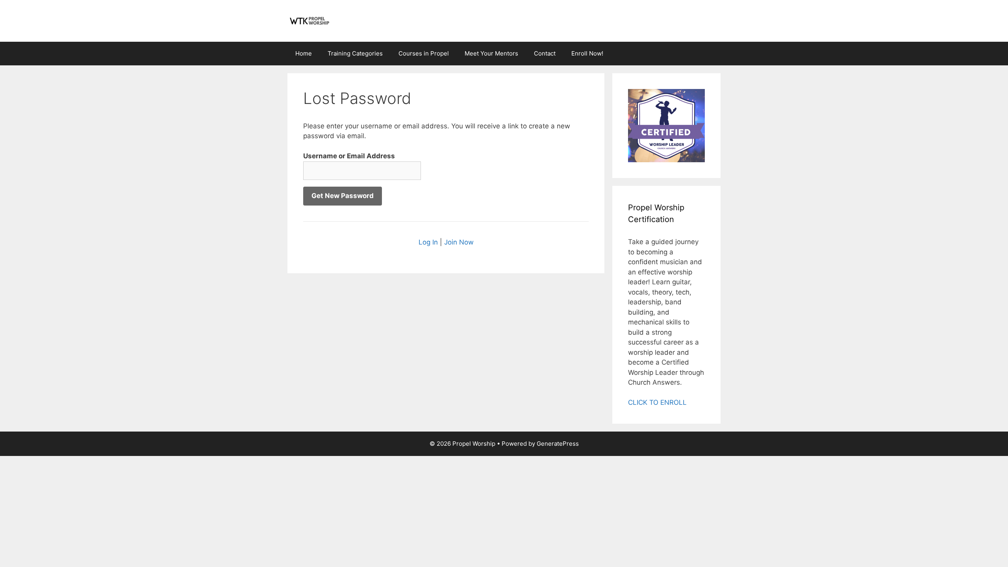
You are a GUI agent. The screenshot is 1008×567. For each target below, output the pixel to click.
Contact (545, 53)
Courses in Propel (423, 53)
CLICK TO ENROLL (657, 402)
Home (303, 53)
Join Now (459, 242)
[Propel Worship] (309, 20)
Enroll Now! (587, 53)
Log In (428, 242)
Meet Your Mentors (491, 53)
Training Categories (355, 53)
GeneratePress (558, 443)
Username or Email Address (349, 156)
